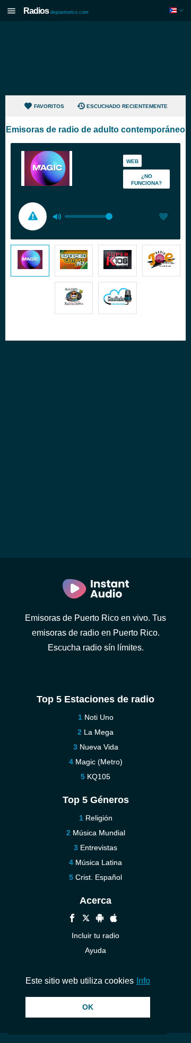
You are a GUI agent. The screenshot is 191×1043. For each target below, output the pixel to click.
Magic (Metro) (99, 761)
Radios (56, 10)
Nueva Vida (99, 747)
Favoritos (49, 106)
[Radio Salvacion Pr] (74, 297)
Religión (98, 818)
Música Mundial (99, 832)
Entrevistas (98, 847)
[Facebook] (72, 919)
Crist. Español (98, 877)
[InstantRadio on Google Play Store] (100, 919)
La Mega (99, 732)
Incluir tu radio (95, 935)
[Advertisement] (95, 58)
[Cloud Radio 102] (117, 297)
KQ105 (98, 776)
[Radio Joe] (161, 260)
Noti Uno (99, 717)
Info (143, 980)
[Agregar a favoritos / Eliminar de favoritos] (163, 218)
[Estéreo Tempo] (74, 260)
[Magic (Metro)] (30, 260)
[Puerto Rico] (177, 10)
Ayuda (95, 950)
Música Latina (98, 862)
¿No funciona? (146, 179)
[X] (86, 919)
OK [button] (87, 1007)
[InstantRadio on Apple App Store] (113, 919)
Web (132, 161)
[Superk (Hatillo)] (117, 260)
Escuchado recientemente (127, 106)
